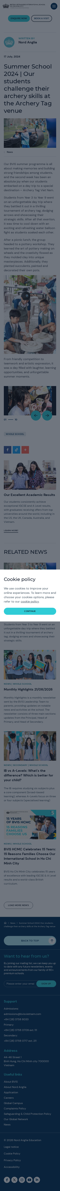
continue (30, 611)
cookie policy (30, 602)
